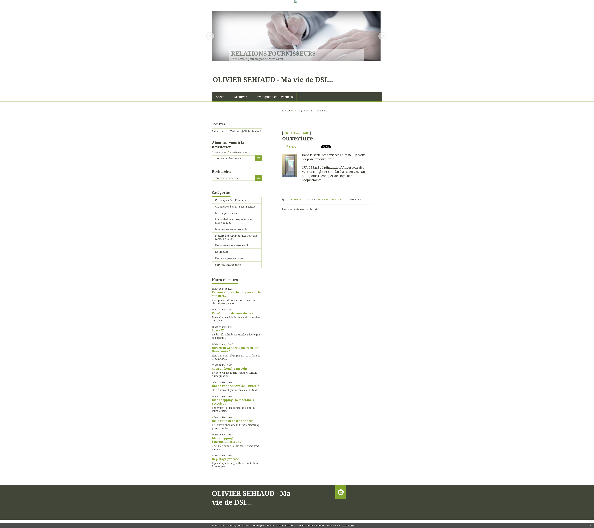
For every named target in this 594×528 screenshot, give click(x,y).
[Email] (340, 492)
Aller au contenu (11, 6)
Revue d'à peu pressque (229, 258)
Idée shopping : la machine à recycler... (233, 401)
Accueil (221, 97)
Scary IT (218, 330)
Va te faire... (288, 110)
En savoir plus (348, 525)
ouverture (297, 138)
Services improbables (228, 264)
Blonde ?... (322, 110)
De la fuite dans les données (232, 421)
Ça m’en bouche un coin (229, 368)
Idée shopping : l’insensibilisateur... (226, 439)
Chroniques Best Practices (274, 97)
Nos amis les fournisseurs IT (231, 245)
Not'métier (221, 251)
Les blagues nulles (226, 213)
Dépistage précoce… (226, 459)
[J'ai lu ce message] (591, 525)
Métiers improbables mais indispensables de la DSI (236, 237)
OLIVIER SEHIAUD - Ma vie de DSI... (273, 79)
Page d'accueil (305, 110)
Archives (240, 97)
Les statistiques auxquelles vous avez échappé (234, 221)
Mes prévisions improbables (231, 229)
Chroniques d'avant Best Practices (235, 206)
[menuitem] (221, 96)
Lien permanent (293, 199)
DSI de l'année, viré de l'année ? (235, 386)
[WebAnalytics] (297, 1)
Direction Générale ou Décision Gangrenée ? (235, 349)
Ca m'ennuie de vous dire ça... (234, 313)
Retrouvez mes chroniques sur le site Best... (236, 294)
